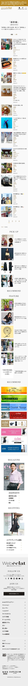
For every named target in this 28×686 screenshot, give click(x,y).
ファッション (5, 605)
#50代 (14, 63)
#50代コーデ (15, 154)
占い (3, 625)
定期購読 (11, 498)
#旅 (14, 122)
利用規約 (16, 667)
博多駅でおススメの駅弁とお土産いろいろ (19, 59)
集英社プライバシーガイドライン (7, 667)
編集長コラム (6, 622)
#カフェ (14, 125)
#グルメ (14, 108)
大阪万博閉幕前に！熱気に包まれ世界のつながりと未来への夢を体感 (19, 134)
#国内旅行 (15, 65)
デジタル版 (11, 500)
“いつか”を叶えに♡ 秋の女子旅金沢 (19, 119)
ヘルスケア (5, 611)
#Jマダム (14, 48)
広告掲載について (5, 665)
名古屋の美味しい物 (18, 105)
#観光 (14, 98)
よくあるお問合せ (13, 665)
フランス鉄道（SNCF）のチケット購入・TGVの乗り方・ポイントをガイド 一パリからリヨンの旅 (20, 179)
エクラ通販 (5, 631)
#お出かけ (15, 95)
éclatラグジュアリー (8, 602)
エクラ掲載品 (10, 545)
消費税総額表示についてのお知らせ (8, 668)
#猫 (14, 110)
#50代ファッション (16, 153)
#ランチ (14, 77)
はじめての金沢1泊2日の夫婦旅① (20, 149)
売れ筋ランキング (11, 543)
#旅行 (14, 52)
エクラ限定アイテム (11, 547)
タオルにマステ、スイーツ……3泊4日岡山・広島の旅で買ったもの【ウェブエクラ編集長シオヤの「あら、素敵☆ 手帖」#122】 (19, 89)
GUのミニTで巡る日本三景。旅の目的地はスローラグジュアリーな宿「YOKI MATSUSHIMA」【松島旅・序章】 (20, 42)
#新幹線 (14, 47)
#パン (14, 109)
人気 (16, 34)
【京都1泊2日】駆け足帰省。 (19, 163)
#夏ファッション (15, 155)
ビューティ (5, 608)
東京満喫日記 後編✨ (18, 194)
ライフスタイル (6, 613)
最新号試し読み (13, 496)
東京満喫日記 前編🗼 (18, 207)
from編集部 (5, 634)
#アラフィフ (15, 66)
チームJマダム (6, 619)
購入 (10, 502)
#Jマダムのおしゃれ (16, 49)
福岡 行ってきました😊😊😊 (19, 73)
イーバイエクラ (10, 550)
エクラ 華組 (5, 616)
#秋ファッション (15, 126)
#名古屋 (14, 111)
